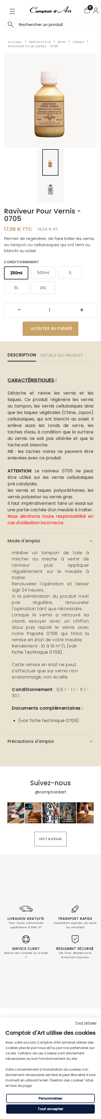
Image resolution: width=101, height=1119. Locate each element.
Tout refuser (86, 1023)
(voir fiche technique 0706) (48, 720)
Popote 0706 (42, 633)
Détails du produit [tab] (62, 355)
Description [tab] (22, 355)
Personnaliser (50, 1098)
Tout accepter (50, 1108)
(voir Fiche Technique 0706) (44, 649)
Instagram (50, 839)
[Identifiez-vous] (96, 11)
